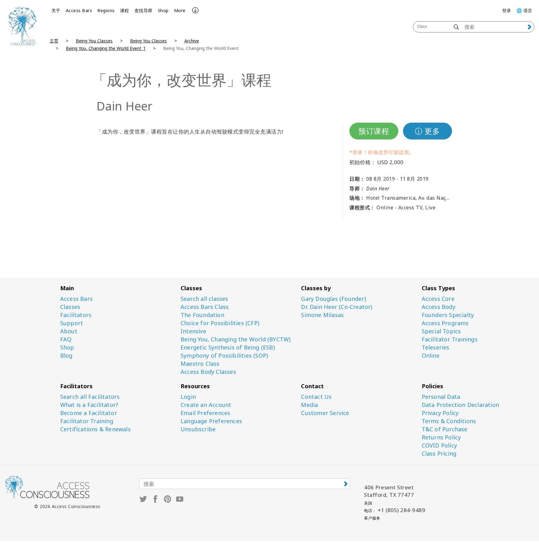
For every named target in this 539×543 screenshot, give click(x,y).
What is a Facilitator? (89, 405)
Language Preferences (211, 421)
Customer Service (325, 413)
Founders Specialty (448, 315)
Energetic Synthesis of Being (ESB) (228, 347)
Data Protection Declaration (460, 405)
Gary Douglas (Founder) (333, 299)
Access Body (438, 307)
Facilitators (75, 315)
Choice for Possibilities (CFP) (220, 323)
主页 (54, 41)
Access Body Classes (208, 372)
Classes (70, 307)
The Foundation (202, 315)
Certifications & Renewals (95, 429)
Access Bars (79, 10)
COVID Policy (439, 445)
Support (71, 323)
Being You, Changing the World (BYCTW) (235, 339)
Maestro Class (200, 363)
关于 (56, 10)
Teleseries (435, 347)
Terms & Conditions (449, 421)
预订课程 (373, 131)
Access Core (438, 299)
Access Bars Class (205, 307)
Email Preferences (205, 413)
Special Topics (441, 331)
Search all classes (204, 299)
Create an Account (206, 405)
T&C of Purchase (445, 429)
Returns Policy (441, 437)
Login (188, 397)
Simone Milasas (322, 315)
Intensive (193, 331)
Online (430, 355)
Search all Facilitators (90, 397)
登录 (506, 10)
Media (309, 405)
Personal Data (441, 397)
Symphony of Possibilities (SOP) (224, 355)
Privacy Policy (440, 413)
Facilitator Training (86, 421)
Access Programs (445, 323)
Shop (163, 10)
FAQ (66, 339)
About (68, 331)
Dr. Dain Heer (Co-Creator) (336, 307)
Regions (106, 10)
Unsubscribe (198, 429)
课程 (124, 10)
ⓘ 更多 (427, 131)
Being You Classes (94, 41)
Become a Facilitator (88, 413)
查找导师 (143, 10)
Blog (66, 355)
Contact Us (316, 397)
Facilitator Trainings (450, 339)
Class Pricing (439, 453)
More (180, 10)
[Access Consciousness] (22, 25)
